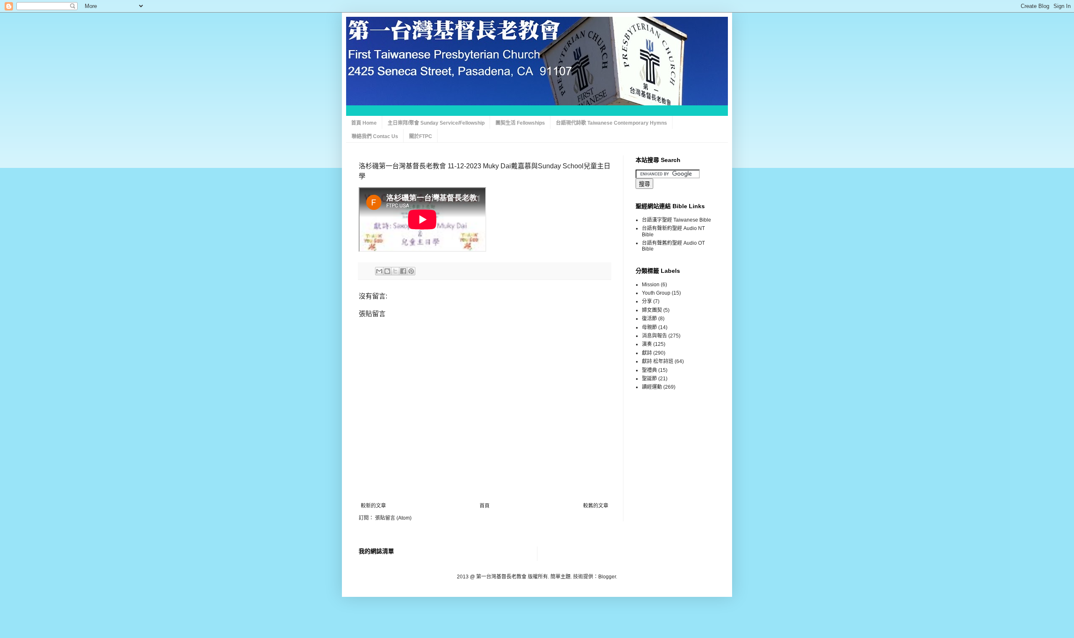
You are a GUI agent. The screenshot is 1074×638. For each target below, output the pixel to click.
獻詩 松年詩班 (657, 361)
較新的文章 (373, 506)
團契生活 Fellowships (520, 123)
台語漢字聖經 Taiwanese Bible (676, 220)
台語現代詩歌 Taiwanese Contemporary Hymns (611, 123)
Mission (651, 285)
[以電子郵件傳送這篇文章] (379, 271)
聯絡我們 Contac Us (375, 136)
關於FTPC (420, 136)
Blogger (607, 577)
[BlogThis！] (387, 271)
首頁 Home (364, 123)
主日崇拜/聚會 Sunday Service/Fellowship (436, 123)
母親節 (649, 327)
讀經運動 (652, 387)
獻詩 (647, 353)
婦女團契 (652, 310)
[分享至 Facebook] (403, 271)
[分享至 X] (395, 271)
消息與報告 (654, 336)
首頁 (485, 506)
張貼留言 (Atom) (393, 518)
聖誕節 (649, 379)
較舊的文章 (595, 506)
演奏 (647, 344)
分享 (647, 301)
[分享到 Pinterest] (411, 271)
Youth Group (656, 293)
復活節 (649, 319)
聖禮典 (649, 370)
